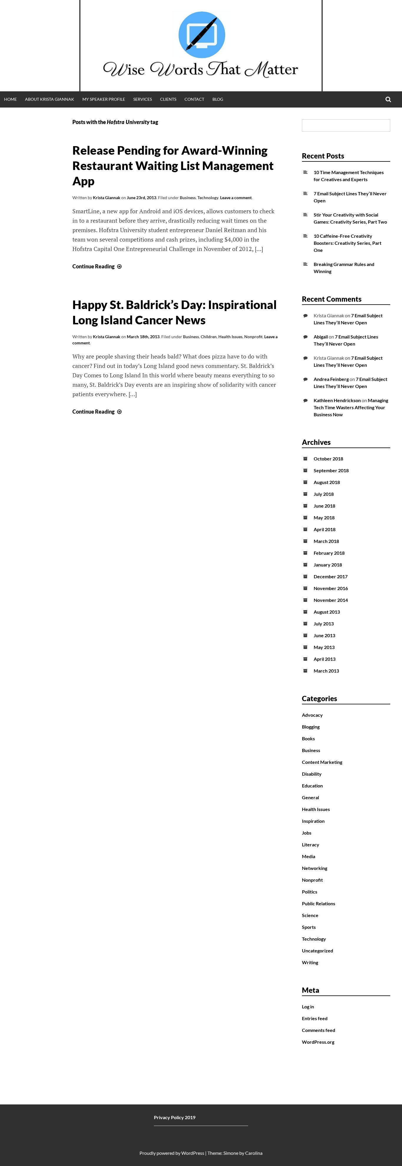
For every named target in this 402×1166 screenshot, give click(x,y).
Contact (194, 99)
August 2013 (327, 612)
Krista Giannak (106, 197)
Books (308, 738)
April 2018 (324, 529)
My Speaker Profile (103, 99)
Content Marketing (322, 762)
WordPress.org (318, 1042)
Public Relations (318, 903)
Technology (207, 197)
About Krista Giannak (49, 99)
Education (312, 785)
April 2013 (324, 659)
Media (308, 856)
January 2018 (328, 564)
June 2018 (324, 505)
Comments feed (318, 1030)
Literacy (310, 844)
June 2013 (324, 635)
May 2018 (324, 517)
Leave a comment (236, 197)
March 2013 (326, 670)
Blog (217, 99)
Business (188, 197)
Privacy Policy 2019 (174, 1117)
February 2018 (329, 553)
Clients (168, 99)
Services (142, 99)
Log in (308, 1006)
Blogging (311, 726)
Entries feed (315, 1018)
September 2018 (331, 470)
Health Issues (230, 336)
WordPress (192, 1153)
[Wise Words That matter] (201, 45)
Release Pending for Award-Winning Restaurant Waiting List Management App (173, 165)
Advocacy (312, 715)
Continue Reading (97, 266)
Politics (309, 891)
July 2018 (324, 494)
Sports (309, 927)
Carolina (254, 1153)
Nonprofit (253, 336)
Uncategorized (317, 950)
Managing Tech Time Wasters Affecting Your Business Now (351, 407)
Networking (314, 868)
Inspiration (313, 821)
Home (10, 99)
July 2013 (324, 623)
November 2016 (331, 588)
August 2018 (327, 482)
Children (209, 336)
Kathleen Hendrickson (337, 400)
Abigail (321, 336)
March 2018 (326, 541)
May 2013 (324, 647)
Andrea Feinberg (331, 379)
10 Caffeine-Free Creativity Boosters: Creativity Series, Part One (347, 243)
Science (310, 915)
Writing (310, 962)
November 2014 (331, 600)
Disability (312, 774)
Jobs (306, 832)
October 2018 (328, 458)
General (310, 797)
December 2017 (331, 576)
